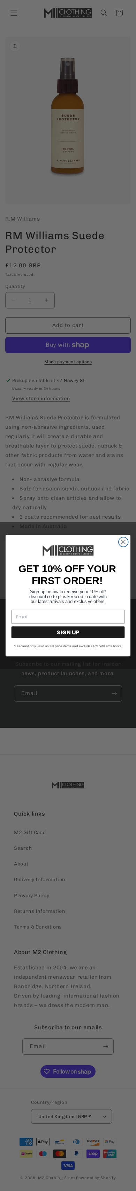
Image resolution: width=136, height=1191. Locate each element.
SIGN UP (68, 632)
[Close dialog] (123, 542)
